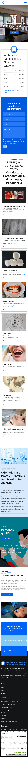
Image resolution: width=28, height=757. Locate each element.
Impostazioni (10, 754)
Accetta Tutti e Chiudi (19, 752)
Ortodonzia (4, 715)
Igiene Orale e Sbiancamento (9, 721)
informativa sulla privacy (9, 143)
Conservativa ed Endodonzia (8, 704)
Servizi (14, 32)
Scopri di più (7, 594)
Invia (5, 146)
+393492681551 (11, 650)
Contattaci (7, 538)
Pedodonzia (4, 713)
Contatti (3, 693)
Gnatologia (4, 718)
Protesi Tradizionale (6, 707)
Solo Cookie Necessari (20, 754)
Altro (12, 211)
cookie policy (15, 749)
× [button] (26, 732)
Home (2, 687)
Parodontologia (5, 710)
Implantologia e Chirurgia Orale (9, 701)
